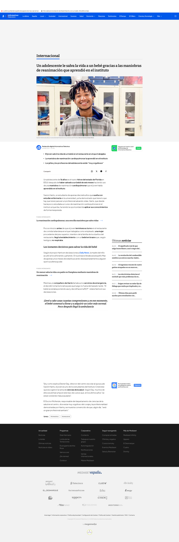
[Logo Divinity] (128, 483)
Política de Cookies (104, 515)
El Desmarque (128, 443)
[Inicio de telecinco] (3, 16)
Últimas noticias (45, 443)
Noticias (42, 435)
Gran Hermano (65, 435)
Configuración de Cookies (90, 515)
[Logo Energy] (128, 490)
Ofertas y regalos (109, 439)
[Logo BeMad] (50, 497)
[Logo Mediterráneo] (115, 505)
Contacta (85, 435)
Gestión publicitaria (118, 515)
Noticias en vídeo (45, 447)
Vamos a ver (64, 452)
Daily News (84, 252)
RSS (126, 515)
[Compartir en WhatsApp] (92, 171)
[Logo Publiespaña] (89, 505)
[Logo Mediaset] (89, 474)
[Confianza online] (89, 534)
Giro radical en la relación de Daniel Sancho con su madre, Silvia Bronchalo (66, 11)
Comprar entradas (109, 435)
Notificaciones (87, 450)
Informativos (55, 416)
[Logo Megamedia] (90, 524)
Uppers (126, 439)
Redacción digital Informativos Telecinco (56, 146)
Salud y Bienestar (109, 451)
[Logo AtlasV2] (63, 505)
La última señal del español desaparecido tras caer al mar (21, 11)
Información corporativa (59, 515)
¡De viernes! (64, 456)
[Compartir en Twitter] (96, 171)
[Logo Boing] (102, 490)
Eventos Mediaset (109, 447)
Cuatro (126, 447)
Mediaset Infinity (129, 435)
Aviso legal (47, 515)
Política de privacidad (74, 515)
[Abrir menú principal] (175, 16)
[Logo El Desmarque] (50, 490)
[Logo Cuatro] (102, 483)
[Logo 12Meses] (128, 497)
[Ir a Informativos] (12, 16)
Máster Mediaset (87, 460)
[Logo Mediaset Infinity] (51, 483)
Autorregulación (87, 446)
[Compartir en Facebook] (106, 171)
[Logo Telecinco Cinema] (102, 498)
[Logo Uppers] (76, 497)
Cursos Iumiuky (108, 443)
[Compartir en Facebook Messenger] (101, 171)
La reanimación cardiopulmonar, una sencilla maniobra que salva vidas (67, 220)
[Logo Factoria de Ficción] (76, 490)
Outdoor (63, 460)
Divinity (126, 451)
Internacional (48, 56)
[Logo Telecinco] (76, 483)
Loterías (42, 439)
